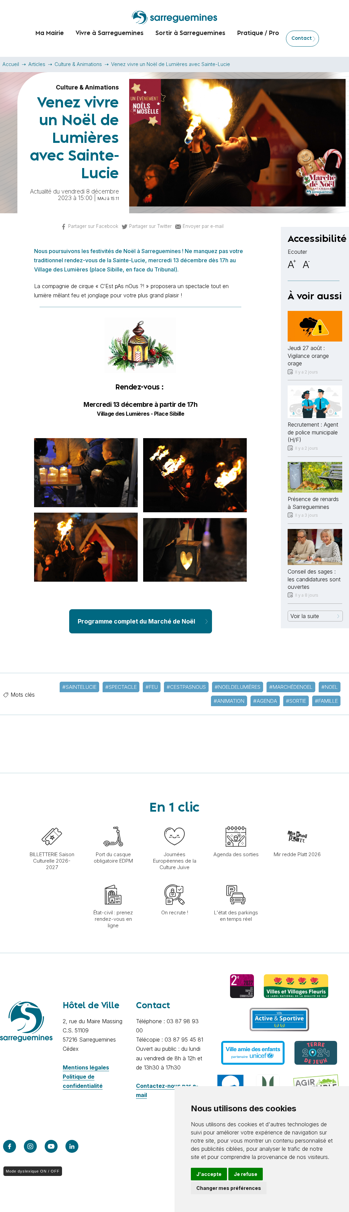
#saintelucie (79, 687)
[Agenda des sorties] (236, 822)
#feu (152, 687)
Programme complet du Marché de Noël (136, 621)
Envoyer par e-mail (203, 226)
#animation (229, 701)
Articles (36, 64)
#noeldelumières (237, 687)
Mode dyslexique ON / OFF (33, 1171)
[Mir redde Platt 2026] (297, 822)
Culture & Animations (78, 64)
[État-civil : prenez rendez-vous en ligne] (113, 881)
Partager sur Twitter (150, 226)
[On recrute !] (174, 881)
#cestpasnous (186, 687)
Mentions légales (86, 1067)
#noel (329, 687)
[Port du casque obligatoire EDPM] (113, 822)
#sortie (296, 701)
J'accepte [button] (209, 1174)
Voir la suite (304, 616)
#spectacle (121, 687)
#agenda (265, 701)
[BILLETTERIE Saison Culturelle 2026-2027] (51, 822)
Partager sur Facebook (93, 226)
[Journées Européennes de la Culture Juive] (174, 822)
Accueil (10, 64)
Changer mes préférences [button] (228, 1188)
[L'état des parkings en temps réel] (236, 881)
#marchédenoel (291, 687)
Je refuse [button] (245, 1174)
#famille (326, 701)
